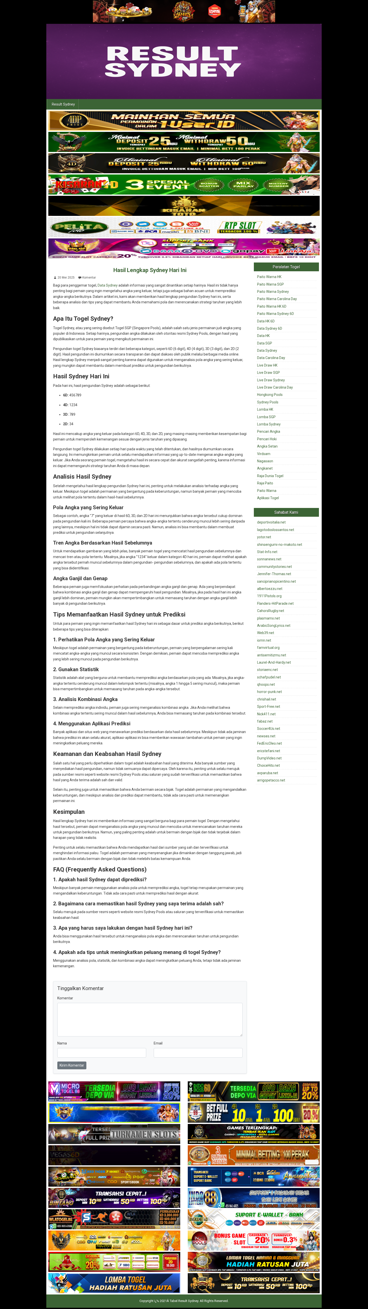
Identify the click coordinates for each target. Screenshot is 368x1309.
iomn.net (264, 640)
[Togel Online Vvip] (114, 1241)
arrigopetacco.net (271, 780)
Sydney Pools (267, 402)
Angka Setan (267, 446)
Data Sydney (108, 285)
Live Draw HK (267, 365)
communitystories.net (274, 567)
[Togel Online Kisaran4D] (184, 185)
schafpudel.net (269, 677)
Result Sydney (63, 104)
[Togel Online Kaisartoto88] (114, 1262)
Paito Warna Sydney (273, 292)
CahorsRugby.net (270, 611)
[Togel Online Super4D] (184, 163)
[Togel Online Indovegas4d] (254, 1284)
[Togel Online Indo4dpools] (114, 1284)
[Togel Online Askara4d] (114, 1177)
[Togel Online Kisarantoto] (184, 206)
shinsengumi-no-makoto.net (279, 545)
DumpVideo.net (269, 758)
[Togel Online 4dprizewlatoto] (184, 121)
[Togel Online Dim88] (184, 142)
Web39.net (265, 633)
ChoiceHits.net (268, 765)
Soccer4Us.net (268, 729)
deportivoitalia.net (271, 522)
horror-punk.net (269, 692)
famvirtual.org (268, 648)
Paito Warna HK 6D (271, 306)
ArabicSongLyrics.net (273, 626)
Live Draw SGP (268, 373)
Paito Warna (266, 491)
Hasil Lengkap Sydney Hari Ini (150, 270)
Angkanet (265, 468)
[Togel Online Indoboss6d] (254, 1092)
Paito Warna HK (269, 277)
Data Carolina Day (271, 358)
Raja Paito (265, 483)
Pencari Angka (268, 431)
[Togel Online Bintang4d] (114, 1198)
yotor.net (264, 537)
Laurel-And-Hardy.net (274, 662)
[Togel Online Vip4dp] (254, 1134)
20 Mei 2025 (66, 277)
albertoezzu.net (269, 589)
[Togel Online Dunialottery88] (254, 1156)
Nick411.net (266, 714)
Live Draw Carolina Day (275, 387)
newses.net (266, 736)
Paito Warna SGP (270, 284)
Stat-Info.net (267, 552)
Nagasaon (265, 461)
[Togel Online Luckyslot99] (254, 1113)
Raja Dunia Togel (270, 476)
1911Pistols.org (269, 596)
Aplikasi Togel (268, 498)
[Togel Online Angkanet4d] (254, 1220)
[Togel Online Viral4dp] (184, 249)
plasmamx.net (268, 618)
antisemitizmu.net (271, 655)
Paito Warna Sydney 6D (275, 314)
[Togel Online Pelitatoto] (184, 227)
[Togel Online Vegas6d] (114, 1156)
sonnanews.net (269, 559)
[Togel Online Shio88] (254, 1262)
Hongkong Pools (270, 395)
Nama (62, 1043)
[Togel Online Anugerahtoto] (254, 1177)
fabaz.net (265, 721)
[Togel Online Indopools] (254, 1241)
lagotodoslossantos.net (275, 530)
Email (158, 1043)
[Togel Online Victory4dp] (114, 1113)
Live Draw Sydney (271, 380)
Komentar (89, 277)
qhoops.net (266, 684)
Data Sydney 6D (269, 328)
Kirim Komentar (72, 1065)
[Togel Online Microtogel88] (114, 1092)
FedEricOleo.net (269, 743)
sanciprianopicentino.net (276, 581)
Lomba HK (265, 409)
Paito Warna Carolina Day (277, 299)
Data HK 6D (266, 321)
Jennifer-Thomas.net (274, 574)
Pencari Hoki (267, 439)
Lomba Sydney (269, 424)
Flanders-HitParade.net (275, 603)
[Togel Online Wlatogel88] (114, 1220)
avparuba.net (267, 773)
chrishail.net (266, 699)
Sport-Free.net (268, 707)
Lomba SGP (266, 417)
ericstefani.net (268, 751)
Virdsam (263, 454)
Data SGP (264, 343)
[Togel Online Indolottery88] (254, 1198)
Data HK (263, 336)
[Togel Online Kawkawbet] (114, 1134)
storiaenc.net (267, 670)
